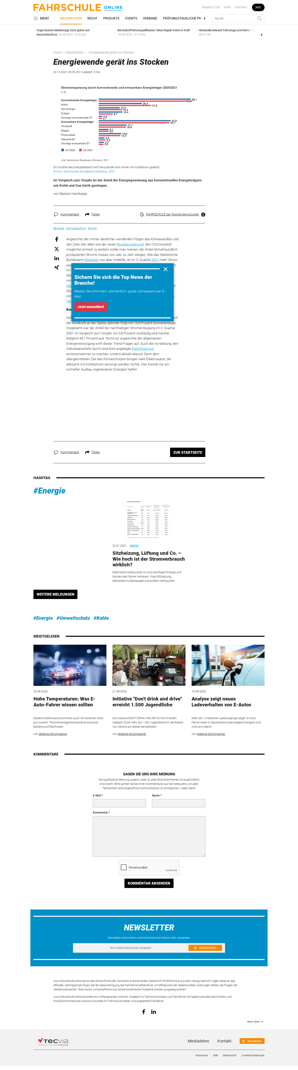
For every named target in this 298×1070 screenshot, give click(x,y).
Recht (92, 18)
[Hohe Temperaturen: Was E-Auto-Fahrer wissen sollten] (69, 665)
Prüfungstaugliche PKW (183, 18)
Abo (258, 7)
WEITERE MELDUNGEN (55, 594)
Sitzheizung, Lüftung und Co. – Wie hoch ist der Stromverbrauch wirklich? (149, 559)
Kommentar (100, 812)
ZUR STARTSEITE (187, 452)
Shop (227, 7)
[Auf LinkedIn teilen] (56, 258)
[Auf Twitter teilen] (57, 248)
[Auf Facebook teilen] (56, 239)
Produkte (111, 18)
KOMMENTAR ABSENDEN (149, 883)
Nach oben (253, 1021)
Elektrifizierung (143, 349)
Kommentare (70, 214)
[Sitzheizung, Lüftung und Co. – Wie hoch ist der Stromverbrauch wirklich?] (149, 519)
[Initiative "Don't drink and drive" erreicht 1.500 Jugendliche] (149, 665)
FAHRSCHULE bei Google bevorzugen (172, 214)
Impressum (202, 1055)
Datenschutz (230, 1055)
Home (57, 52)
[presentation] (261, 34)
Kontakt (241, 7)
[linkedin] (153, 1011)
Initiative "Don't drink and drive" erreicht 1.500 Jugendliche (147, 702)
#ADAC (134, 545)
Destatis (91, 260)
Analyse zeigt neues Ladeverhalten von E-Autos (221, 702)
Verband (150, 18)
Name (156, 795)
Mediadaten (198, 1041)
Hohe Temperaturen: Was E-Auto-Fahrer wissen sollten (64, 702)
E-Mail (97, 795)
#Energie (49, 491)
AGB (215, 1055)
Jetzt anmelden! (90, 307)
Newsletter (211, 7)
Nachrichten (71, 18)
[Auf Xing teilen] (56, 267)
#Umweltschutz (73, 618)
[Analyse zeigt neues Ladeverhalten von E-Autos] (228, 665)
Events (131, 18)
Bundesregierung (130, 244)
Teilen (95, 214)
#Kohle (101, 618)
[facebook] (143, 1011)
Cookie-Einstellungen (253, 1055)
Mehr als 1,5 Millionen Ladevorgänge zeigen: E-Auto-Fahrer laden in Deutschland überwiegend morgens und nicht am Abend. (226, 722)
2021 (155, 260)
